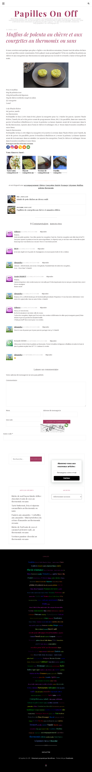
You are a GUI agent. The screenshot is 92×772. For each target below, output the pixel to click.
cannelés (60, 633)
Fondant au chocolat (45, 706)
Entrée (57, 185)
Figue (59, 647)
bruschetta (60, 640)
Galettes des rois (57, 622)
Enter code (8, 434)
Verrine (31, 611)
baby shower (44, 644)
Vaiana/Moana (55, 581)
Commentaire (11, 380)
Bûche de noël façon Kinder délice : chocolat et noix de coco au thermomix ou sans (27, 499)
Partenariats (43, 687)
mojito (40, 574)
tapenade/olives (56, 691)
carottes (60, 732)
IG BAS (35, 721)
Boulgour (46, 658)
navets (47, 636)
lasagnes (31, 666)
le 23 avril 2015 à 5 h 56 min (31, 294)
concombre (52, 644)
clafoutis (34, 688)
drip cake (51, 618)
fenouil (45, 629)
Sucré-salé (52, 629)
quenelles (54, 673)
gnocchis (42, 677)
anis (53, 713)
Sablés (57, 670)
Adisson (17, 232)
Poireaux (38, 614)
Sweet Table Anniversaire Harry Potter (37, 592)
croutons (63, 658)
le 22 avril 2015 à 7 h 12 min (27, 249)
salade (46, 699)
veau (40, 651)
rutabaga (61, 625)
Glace (35, 706)
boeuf (37, 636)
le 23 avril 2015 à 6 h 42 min (29, 307)
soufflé (60, 589)
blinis (49, 578)
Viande (50, 724)
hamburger (30, 710)
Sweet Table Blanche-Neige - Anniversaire (47, 562)
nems (54, 684)
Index (29, 670)
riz (36, 717)
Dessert (33, 724)
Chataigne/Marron (41, 713)
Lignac (39, 600)
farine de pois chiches (36, 695)
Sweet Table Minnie (46, 640)
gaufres (62, 662)
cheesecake (60, 684)
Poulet (30, 578)
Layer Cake (45, 729)
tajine (54, 695)
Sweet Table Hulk (38, 658)
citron (43, 737)
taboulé (42, 636)
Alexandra (18, 263)
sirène (41, 699)
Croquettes (59, 636)
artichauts (59, 699)
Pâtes (54, 640)
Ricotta (40, 721)
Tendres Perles (31, 713)
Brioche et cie (33, 651)
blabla (60, 673)
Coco (62, 562)
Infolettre (46, 752)
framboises (58, 618)
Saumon (34, 574)
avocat (44, 651)
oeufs (59, 695)
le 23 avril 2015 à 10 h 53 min (31, 327)
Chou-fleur (33, 589)
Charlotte (62, 703)
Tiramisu (52, 592)
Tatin (55, 681)
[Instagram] (12, 147)
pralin (39, 725)
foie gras (38, 729)
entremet (50, 651)
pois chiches (56, 578)
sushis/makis (50, 737)
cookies (50, 625)
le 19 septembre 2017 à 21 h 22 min (33, 355)
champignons (51, 614)
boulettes (31, 562)
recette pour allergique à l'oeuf (39, 633)
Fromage (64, 185)
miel (42, 596)
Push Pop (44, 614)
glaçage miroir (59, 717)
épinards (58, 710)
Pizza (62, 578)
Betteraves (55, 611)
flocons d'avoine (55, 658)
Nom (8, 410)
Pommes (43, 673)
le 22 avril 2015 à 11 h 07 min (31, 263)
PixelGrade (69, 758)
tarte (50, 695)
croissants (31, 614)
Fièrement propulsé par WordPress (43, 758)
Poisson (44, 578)
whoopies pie (31, 732)
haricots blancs (51, 566)
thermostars (55, 706)
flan (45, 611)
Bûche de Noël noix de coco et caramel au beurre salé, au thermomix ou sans (24, 530)
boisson (44, 625)
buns (60, 581)
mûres (45, 703)
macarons (32, 581)
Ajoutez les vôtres (56, 224)
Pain (56, 713)
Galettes (60, 721)
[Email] (28, 147)
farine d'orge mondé (33, 662)
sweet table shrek (46, 622)
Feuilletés (34, 566)
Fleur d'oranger (43, 717)
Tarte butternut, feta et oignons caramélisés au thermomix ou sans (25, 508)
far (64, 570)
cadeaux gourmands (49, 600)
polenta (41, 188)
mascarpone (38, 611)
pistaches (44, 695)
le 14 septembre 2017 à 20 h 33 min (37, 341)
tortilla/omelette (53, 703)
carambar (33, 729)
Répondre (43, 232)
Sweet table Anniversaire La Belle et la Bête (40, 684)
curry (59, 566)
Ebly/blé (60, 585)
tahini (51, 681)
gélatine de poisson (36, 585)
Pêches (29, 688)
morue (57, 662)
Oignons (49, 581)
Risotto (56, 725)
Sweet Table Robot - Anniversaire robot (53, 570)
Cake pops (52, 699)
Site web (9, 420)
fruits (44, 603)
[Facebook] (8, 147)
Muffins (80, 185)
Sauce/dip (61, 574)
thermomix (49, 188)
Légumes (72, 185)
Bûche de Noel (35, 673)
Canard (32, 636)
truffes (45, 566)
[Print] (24, 147)
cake (63, 710)
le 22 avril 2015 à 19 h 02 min (35, 276)
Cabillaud (43, 662)
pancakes (30, 706)
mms (48, 604)
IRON (16, 249)
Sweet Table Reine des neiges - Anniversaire (48, 655)
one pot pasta (39, 692)
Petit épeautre (61, 688)
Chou (32, 655)
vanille (32, 691)
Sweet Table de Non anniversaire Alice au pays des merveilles (46, 607)
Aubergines (52, 688)
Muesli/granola (47, 585)
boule (35, 666)
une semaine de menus (42, 681)
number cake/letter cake (47, 670)
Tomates (46, 574)
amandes (46, 691)
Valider (66, 478)
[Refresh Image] (66, 425)
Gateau (61, 614)
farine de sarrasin (41, 581)
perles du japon (55, 666)
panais (50, 713)
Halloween (48, 666)
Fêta (61, 596)
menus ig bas (33, 600)
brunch (40, 566)
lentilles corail (50, 710)
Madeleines (37, 578)
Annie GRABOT (20, 276)
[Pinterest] (16, 147)
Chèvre (42, 185)
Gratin (37, 596)
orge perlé (32, 625)
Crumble (48, 677)
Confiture (52, 729)
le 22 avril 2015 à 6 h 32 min (29, 232)
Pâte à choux (39, 629)
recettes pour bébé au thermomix (44, 647)
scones (60, 725)
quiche (55, 574)
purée (38, 644)
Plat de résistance (35, 569)
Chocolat (53, 740)
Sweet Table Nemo (54, 596)
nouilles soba (38, 625)
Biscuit (52, 717)
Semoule (32, 640)
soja (62, 651)
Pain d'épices (58, 737)
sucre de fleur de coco (50, 721)
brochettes (54, 633)
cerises (49, 611)
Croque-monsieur (40, 710)
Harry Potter (32, 622)
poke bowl (30, 658)
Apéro (53, 677)
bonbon (61, 713)
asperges (38, 733)
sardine (62, 670)
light (62, 665)
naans (58, 677)
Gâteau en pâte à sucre (35, 703)
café (63, 592)
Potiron (60, 600)
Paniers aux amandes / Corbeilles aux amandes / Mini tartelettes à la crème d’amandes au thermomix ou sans (26, 519)
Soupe (56, 625)
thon (29, 574)
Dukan (30, 721)
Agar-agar (36, 670)
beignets (40, 589)
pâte (51, 574)
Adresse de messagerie (52, 410)
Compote (52, 636)
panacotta (32, 596)
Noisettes (31, 717)
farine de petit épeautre (36, 618)
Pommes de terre (51, 589)
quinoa (38, 640)
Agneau (61, 611)
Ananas (39, 622)
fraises (46, 596)
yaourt (44, 725)
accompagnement (31, 185)
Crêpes (46, 618)
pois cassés (62, 706)
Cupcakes (51, 662)
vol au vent (36, 677)
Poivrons (58, 592)
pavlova (49, 673)
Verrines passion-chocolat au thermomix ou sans (24, 537)
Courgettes (49, 185)
